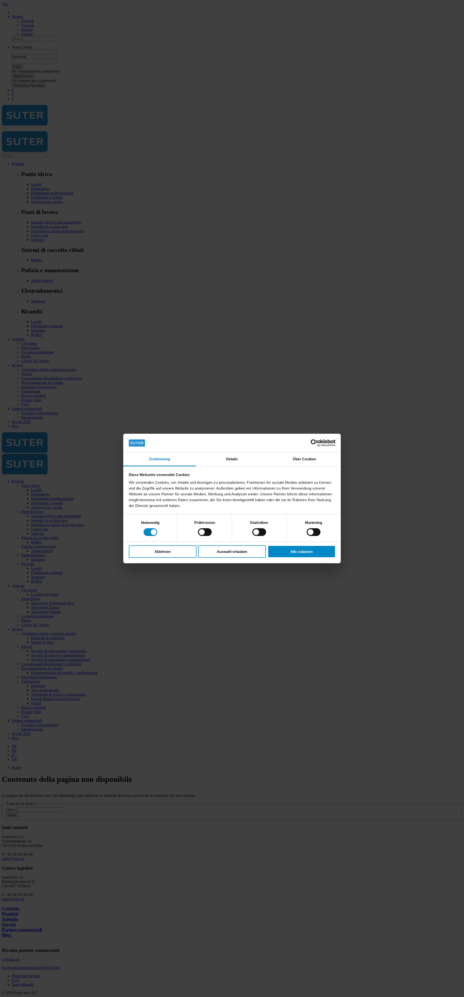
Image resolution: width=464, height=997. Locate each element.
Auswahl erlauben (232, 552)
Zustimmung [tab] (159, 459)
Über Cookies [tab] (304, 459)
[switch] (205, 532)
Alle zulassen (301, 552)
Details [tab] (232, 459)
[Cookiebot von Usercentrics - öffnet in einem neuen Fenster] (314, 443)
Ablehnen (162, 552)
